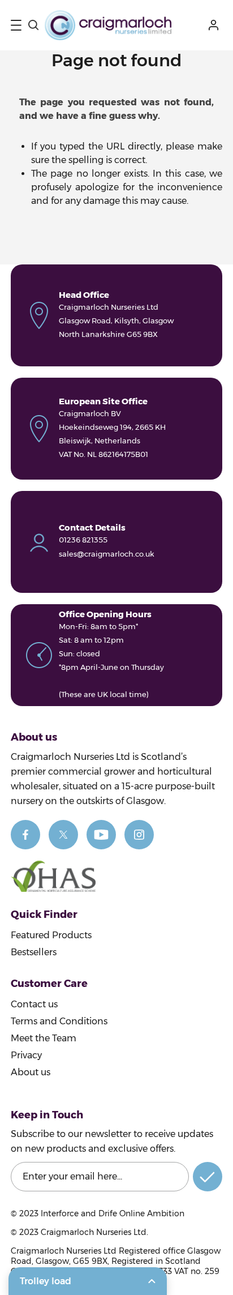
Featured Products (51, 935)
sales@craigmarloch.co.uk (106, 553)
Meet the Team (43, 1038)
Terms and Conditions (59, 1021)
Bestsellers (34, 952)
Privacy (26, 1055)
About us (30, 1072)
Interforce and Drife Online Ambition (112, 1213)
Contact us (34, 1004)
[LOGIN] (215, 25)
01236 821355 (83, 539)
